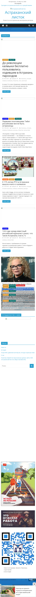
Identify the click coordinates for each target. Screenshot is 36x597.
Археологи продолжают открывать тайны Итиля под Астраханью (18, 304)
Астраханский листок (18, 15)
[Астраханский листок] (3, 25)
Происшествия (20, 285)
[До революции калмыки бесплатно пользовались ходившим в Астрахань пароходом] (18, 39)
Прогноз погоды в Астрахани (18, 29)
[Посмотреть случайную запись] (33, 25)
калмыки (4, 80)
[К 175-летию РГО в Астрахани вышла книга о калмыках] (18, 157)
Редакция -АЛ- (15, 78)
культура (15, 130)
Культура (5, 179)
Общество (11, 60)
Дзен (23, 579)
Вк (27, 579)
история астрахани (7, 188)
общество (15, 80)
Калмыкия (9, 80)
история (29, 78)
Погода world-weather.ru (18, 28)
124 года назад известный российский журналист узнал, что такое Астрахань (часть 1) (17, 233)
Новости (5, 60)
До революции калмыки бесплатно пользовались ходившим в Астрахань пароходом (17, 69)
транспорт (24, 80)
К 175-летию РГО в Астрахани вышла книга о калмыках (15, 183)
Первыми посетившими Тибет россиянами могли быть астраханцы (16, 123)
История (5, 118)
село (20, 80)
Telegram (18, 579)
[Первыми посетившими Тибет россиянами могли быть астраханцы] (18, 98)
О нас (2, 355)
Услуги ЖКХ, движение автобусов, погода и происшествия (17, 352)
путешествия (27, 130)
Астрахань (23, 78)
